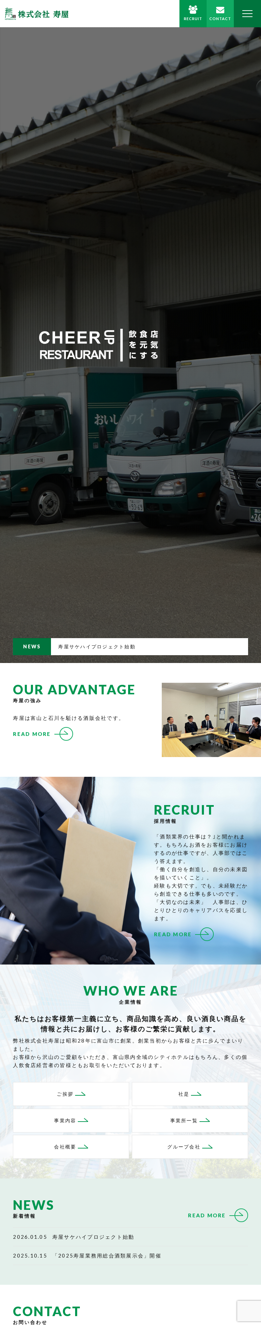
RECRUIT (193, 18)
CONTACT (220, 18)
